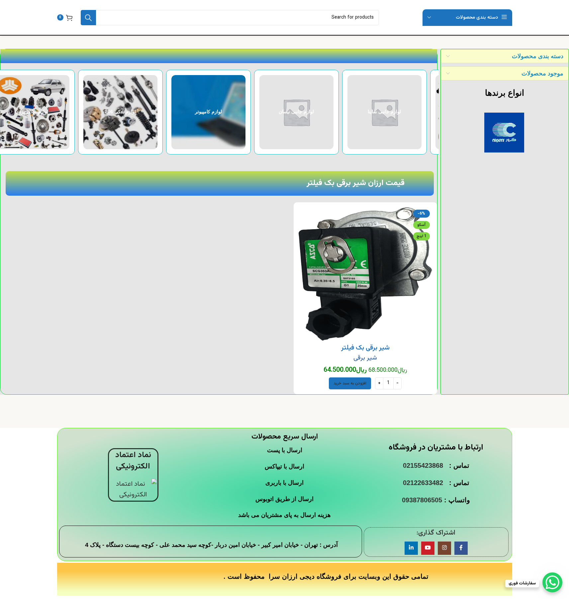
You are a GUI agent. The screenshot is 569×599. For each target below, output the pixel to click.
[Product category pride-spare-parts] (219, 112)
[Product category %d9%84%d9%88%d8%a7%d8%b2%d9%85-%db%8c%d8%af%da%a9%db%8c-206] (307, 112)
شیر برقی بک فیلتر (365, 348)
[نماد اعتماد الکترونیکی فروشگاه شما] (133, 489)
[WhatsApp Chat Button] (552, 582)
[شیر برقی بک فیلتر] (365, 274)
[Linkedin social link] (411, 548)
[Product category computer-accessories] (395, 112)
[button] (350, 383)
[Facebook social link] (461, 548)
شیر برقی (365, 358)
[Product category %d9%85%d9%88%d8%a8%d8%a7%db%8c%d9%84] (43, 112)
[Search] (88, 17)
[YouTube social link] (427, 548)
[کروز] (504, 132)
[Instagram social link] (444, 548)
